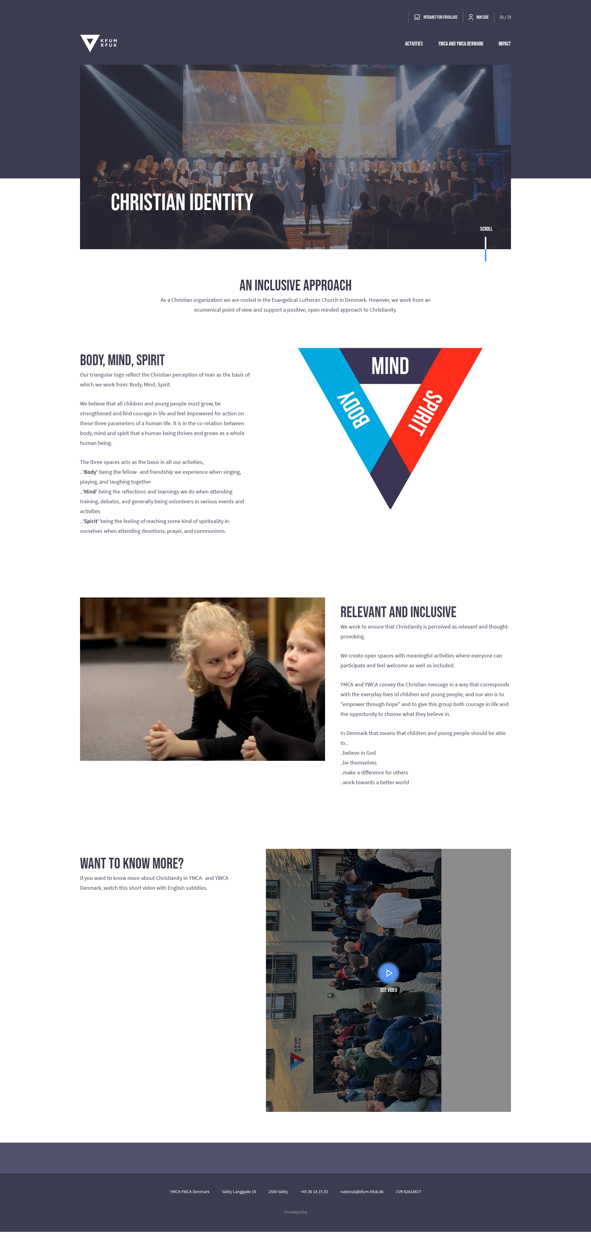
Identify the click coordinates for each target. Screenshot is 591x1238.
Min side (482, 17)
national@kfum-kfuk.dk (362, 1191)
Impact (505, 44)
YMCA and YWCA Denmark (460, 44)
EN (509, 17)
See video (388, 990)
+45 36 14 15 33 (314, 1191)
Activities (414, 44)
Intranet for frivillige (440, 17)
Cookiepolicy (296, 1212)
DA (502, 17)
